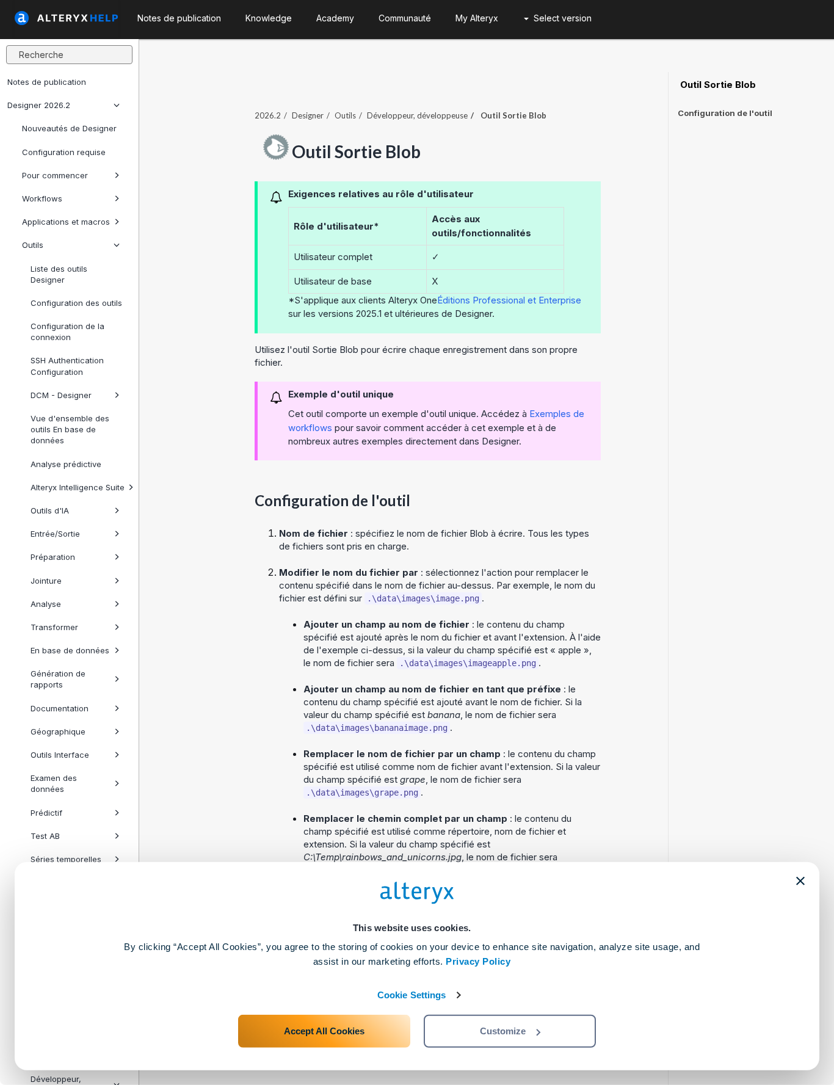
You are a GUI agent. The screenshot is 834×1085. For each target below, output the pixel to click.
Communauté (405, 18)
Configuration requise (64, 152)
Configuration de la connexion (67, 331)
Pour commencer (55, 175)
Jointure (46, 581)
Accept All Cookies (324, 1031)
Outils (32, 245)
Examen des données (54, 783)
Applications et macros (66, 222)
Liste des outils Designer (59, 274)
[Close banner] (800, 881)
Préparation (53, 557)
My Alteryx (476, 18)
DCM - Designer (61, 395)
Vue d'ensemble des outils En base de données (70, 429)
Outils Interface (60, 755)
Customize (503, 1031)
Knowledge (268, 18)
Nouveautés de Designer (69, 128)
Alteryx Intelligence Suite (78, 487)
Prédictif (46, 813)
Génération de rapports (58, 679)
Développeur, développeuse (417, 115)
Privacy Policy (478, 961)
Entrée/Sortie (55, 534)
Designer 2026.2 (38, 105)
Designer (308, 115)
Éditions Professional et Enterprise (509, 300)
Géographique (58, 731)
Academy (335, 18)
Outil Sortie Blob (717, 84)
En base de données (70, 650)
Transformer (54, 627)
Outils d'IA (50, 510)
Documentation (60, 708)
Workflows (42, 198)
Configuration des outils (76, 303)
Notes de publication (46, 82)
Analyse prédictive (66, 464)
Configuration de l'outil (725, 113)
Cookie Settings (411, 995)
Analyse (46, 604)
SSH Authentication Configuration (67, 365)
